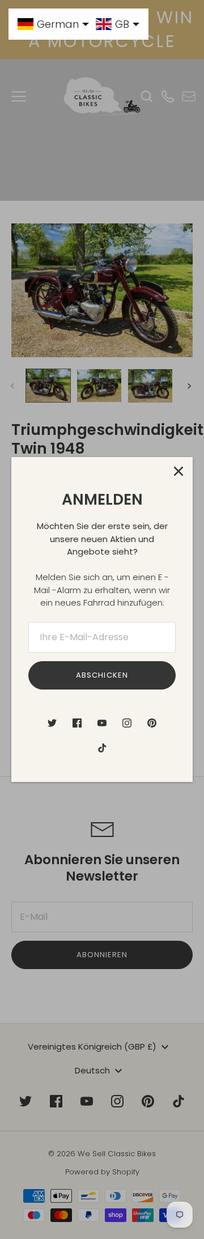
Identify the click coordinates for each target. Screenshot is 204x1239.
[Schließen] (178, 471)
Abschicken (102, 675)
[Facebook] (77, 723)
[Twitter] (52, 723)
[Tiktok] (102, 747)
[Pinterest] (151, 723)
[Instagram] (126, 723)
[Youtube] (102, 723)
